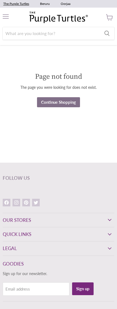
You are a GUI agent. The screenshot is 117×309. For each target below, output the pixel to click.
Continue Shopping (58, 102)
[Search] (107, 33)
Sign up (83, 288)
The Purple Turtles (16, 4)
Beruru (45, 4)
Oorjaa (65, 4)
